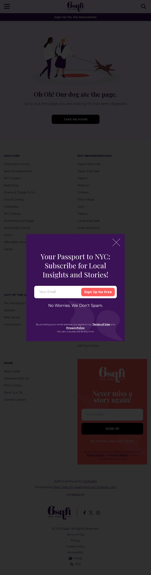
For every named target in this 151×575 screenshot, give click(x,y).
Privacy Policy (75, 327)
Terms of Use (101, 324)
